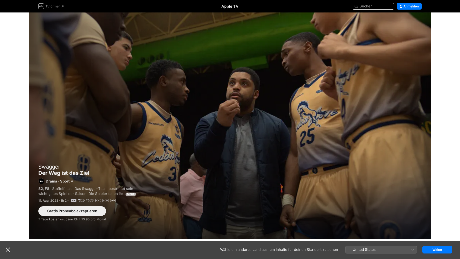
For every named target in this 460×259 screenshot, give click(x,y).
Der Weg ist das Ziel (230, 125)
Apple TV (230, 6)
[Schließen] (8, 249)
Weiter (437, 250)
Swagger (49, 167)
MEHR (131, 194)
